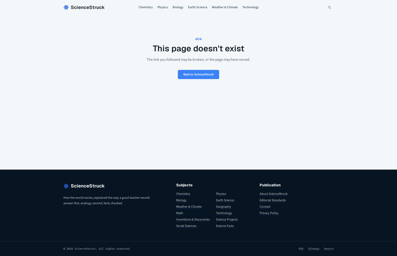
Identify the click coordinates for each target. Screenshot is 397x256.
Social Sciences (186, 226)
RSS (301, 248)
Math (179, 213)
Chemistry (146, 7)
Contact (265, 206)
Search (329, 248)
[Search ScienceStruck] (329, 7)
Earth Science (197, 7)
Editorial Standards (273, 200)
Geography (223, 206)
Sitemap (313, 248)
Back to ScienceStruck (198, 74)
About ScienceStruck (274, 194)
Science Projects (227, 219)
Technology (250, 7)
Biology (178, 7)
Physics (162, 7)
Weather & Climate (225, 7)
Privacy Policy (269, 213)
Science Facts (225, 226)
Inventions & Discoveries (193, 219)
